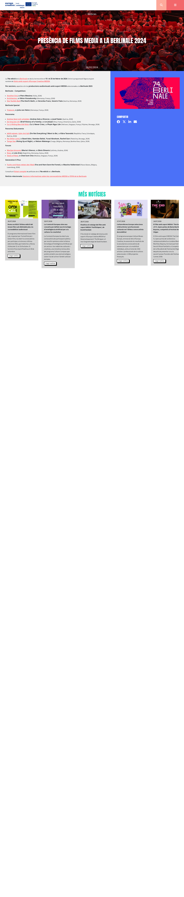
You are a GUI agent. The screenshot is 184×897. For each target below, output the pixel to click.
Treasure (10, 110)
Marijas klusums (14, 150)
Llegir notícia (14, 256)
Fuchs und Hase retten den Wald (20, 165)
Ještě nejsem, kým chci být (18, 133)
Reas (9, 153)
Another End (12, 96)
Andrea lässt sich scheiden (18, 119)
